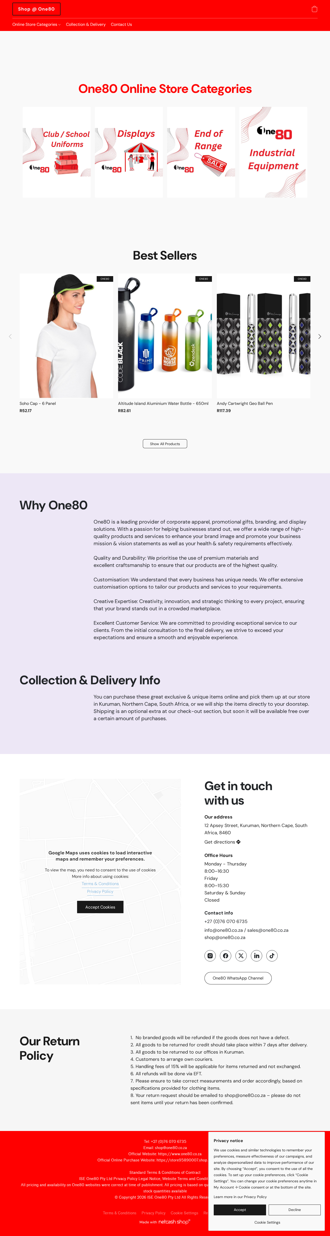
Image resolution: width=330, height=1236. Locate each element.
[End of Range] (201, 152)
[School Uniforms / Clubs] (57, 152)
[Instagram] (210, 955)
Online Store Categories (35, 24)
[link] (267, 1220)
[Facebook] (225, 955)
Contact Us (121, 24)
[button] (36, 9)
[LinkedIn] (256, 955)
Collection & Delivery (86, 24)
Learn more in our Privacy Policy (240, 1196)
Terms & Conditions (100, 883)
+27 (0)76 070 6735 (226, 921)
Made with (148, 1222)
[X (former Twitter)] (241, 955)
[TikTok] (272, 955)
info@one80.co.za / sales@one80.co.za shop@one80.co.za (246, 934)
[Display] (129, 152)
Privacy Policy (100, 891)
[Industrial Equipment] (273, 152)
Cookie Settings (184, 1213)
